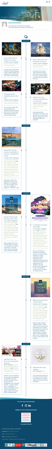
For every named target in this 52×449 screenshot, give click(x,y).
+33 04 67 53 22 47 (13, 431)
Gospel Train (39, 238)
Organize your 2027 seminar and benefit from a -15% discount (40, 99)
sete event (43, 243)
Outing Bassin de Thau (38, 241)
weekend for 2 (10, 371)
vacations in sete (14, 172)
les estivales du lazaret (39, 240)
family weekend (8, 164)
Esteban (39, 233)
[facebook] (22, 405)
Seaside (11, 369)
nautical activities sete (12, 167)
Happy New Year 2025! (39, 367)
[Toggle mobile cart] (46, 2)
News (10, 63)
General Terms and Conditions (17, 439)
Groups (10, 101)
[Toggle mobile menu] (49, 2)
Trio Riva (45, 246)
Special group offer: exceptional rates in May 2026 (11, 96)
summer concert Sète (38, 245)
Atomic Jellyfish (40, 232)
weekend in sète (14, 175)
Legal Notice (5, 439)
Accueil (2, 17)
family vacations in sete (10, 162)
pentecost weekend (9, 171)
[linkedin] (29, 405)
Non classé (15, 63)
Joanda (45, 238)
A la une (6, 63)
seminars (35, 108)
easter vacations (37, 309)
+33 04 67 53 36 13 (9, 434)
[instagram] (26, 405)
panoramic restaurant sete (10, 169)
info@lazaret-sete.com (11, 436)
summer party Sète (38, 246)
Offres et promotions (9, 65)
